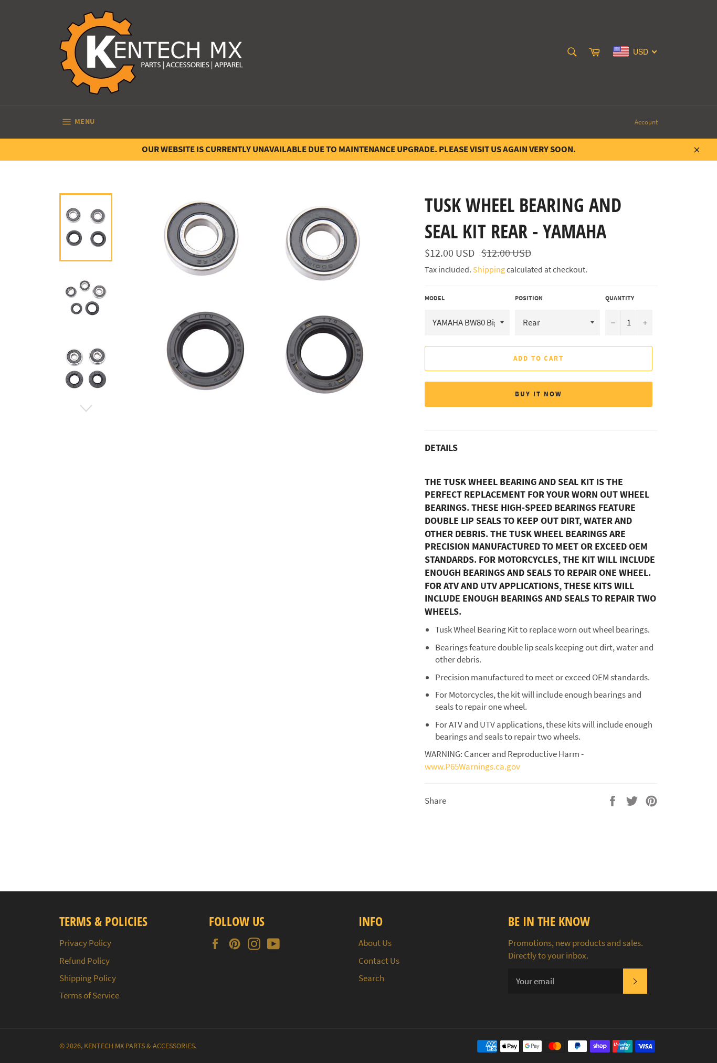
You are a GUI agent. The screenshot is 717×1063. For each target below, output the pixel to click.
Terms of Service (89, 995)
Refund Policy (84, 960)
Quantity (619, 298)
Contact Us (378, 960)
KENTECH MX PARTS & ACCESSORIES (139, 1045)
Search (371, 978)
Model (435, 298)
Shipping (489, 269)
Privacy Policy (85, 943)
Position (529, 298)
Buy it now (538, 394)
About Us (375, 943)
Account (646, 122)
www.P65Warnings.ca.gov (472, 766)
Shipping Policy (87, 978)
